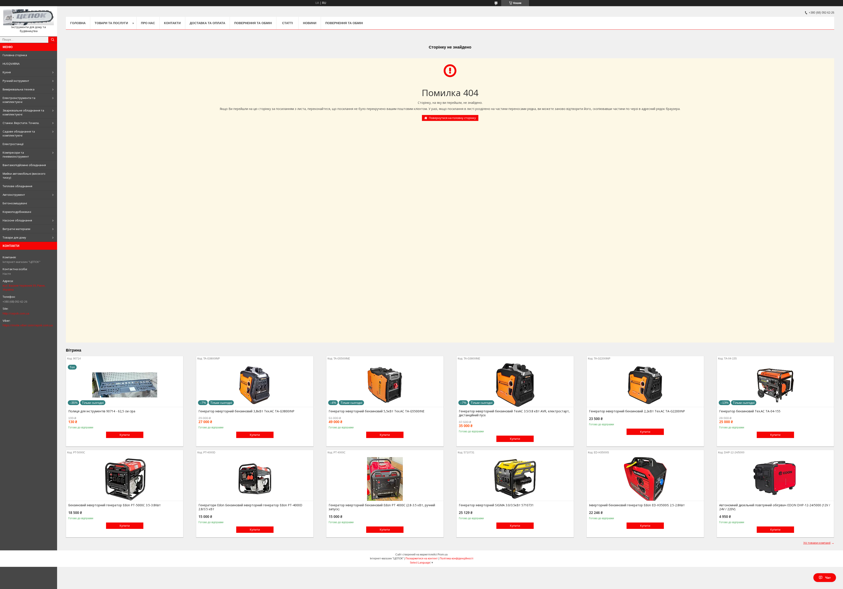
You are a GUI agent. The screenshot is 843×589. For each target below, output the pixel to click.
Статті (287, 23)
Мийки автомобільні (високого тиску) (24, 176)
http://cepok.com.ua (16, 313)
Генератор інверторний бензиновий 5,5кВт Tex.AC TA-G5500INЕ (376, 411)
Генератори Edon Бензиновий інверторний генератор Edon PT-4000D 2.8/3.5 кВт (250, 507)
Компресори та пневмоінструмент (16, 154)
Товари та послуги (111, 23)
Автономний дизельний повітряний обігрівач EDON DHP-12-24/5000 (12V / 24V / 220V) (774, 507)
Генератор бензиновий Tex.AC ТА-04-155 (749, 411)
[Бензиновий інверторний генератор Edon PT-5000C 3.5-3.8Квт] (124, 479)
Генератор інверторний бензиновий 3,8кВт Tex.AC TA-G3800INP (246, 411)
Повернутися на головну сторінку (452, 118)
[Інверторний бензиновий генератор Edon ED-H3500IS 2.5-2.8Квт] (645, 479)
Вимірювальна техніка (18, 89)
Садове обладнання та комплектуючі (19, 133)
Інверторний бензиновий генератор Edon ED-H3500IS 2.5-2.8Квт (637, 505)
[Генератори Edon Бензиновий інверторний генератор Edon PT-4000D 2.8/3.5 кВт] (254, 479)
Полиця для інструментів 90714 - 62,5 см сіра (101, 411)
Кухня (7, 72)
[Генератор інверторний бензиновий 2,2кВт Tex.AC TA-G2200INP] (645, 385)
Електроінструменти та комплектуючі (19, 100)
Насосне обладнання (17, 220)
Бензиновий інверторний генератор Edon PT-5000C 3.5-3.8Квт (114, 505)
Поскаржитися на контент (421, 558)
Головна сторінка (15, 55)
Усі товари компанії (816, 543)
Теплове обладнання (17, 186)
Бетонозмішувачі (15, 203)
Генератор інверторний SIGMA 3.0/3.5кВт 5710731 (496, 505)
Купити (125, 435)
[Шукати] (52, 39)
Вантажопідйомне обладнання (24, 165)
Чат (828, 577)
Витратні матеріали (16, 229)
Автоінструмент (14, 195)
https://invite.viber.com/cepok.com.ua (28, 325)
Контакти (172, 23)
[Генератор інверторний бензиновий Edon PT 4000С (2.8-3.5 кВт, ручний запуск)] (384, 479)
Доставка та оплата (207, 23)
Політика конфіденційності (456, 558)
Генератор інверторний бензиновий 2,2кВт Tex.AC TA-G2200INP (637, 411)
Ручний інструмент (16, 81)
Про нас (148, 23)
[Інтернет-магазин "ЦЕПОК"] (28, 17)
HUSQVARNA (11, 64)
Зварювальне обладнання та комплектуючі (23, 112)
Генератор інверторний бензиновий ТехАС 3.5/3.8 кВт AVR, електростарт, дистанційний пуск (514, 413)
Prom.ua (443, 554)
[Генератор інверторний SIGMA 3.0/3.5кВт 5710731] (515, 479)
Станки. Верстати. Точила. (21, 123)
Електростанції (13, 144)
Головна (78, 23)
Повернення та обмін (253, 23)
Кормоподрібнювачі (17, 212)
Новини (309, 23)
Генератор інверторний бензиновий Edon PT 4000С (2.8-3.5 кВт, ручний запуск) (382, 507)
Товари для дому (14, 237)
